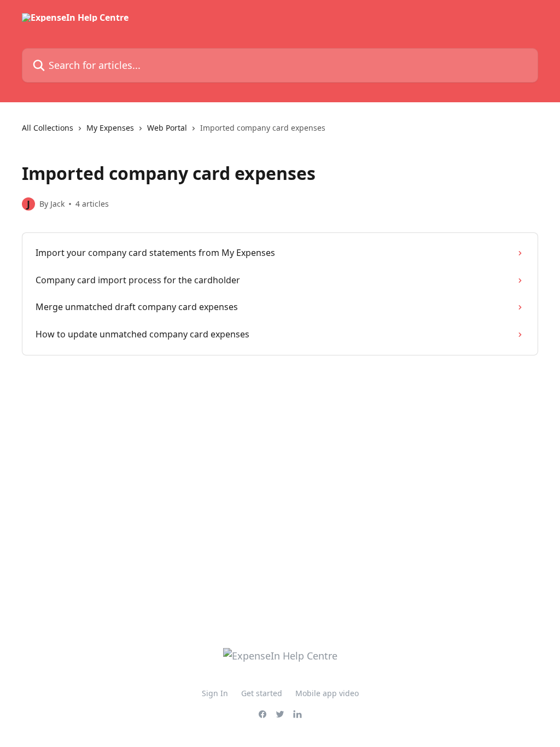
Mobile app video (327, 693)
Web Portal (167, 127)
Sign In (215, 693)
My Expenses (110, 127)
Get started (261, 693)
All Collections (47, 127)
